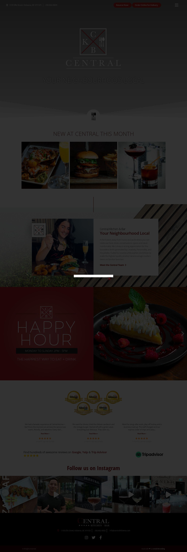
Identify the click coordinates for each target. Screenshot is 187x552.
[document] (93, 276)
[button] (109, 278)
